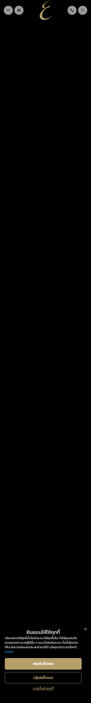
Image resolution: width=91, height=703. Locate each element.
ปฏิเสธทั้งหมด (43, 677)
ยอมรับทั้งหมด (43, 663)
